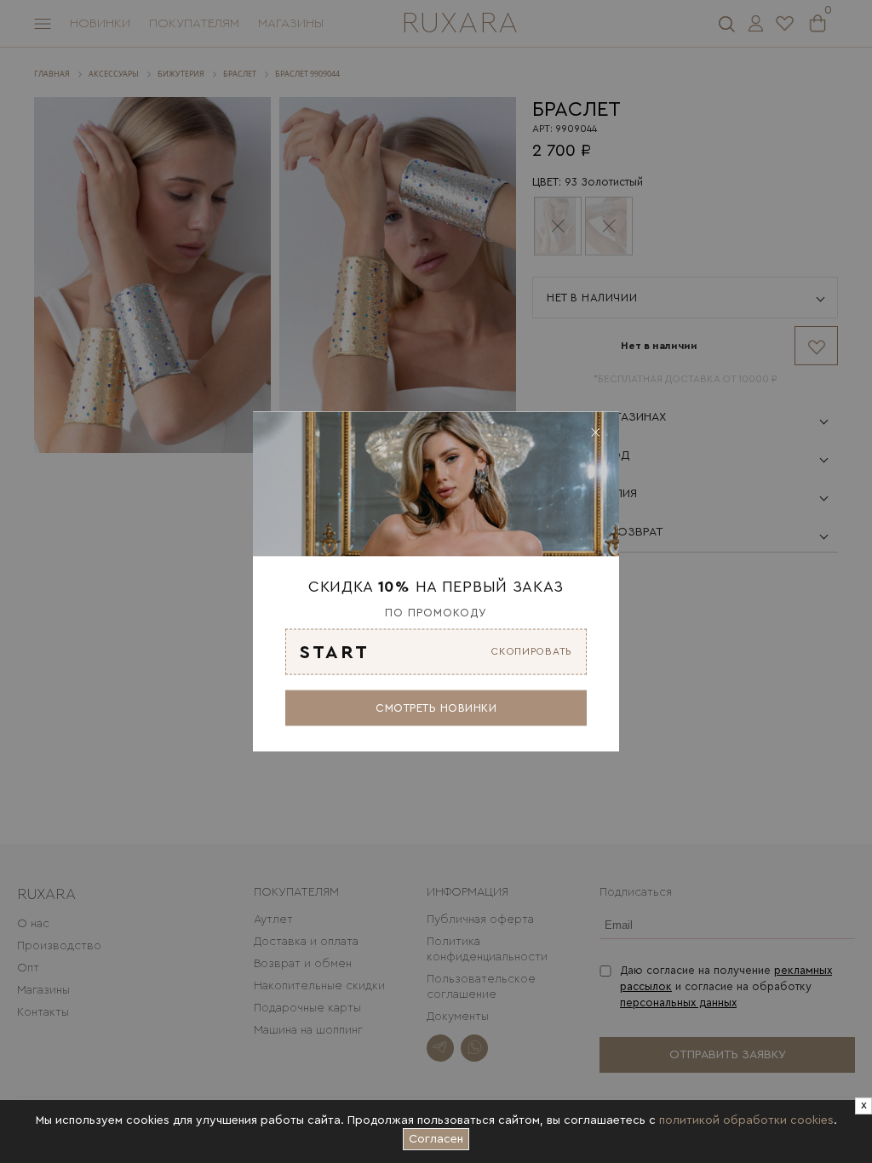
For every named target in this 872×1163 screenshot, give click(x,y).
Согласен (439, 1136)
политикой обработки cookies (746, 1120)
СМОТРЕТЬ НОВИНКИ (436, 707)
